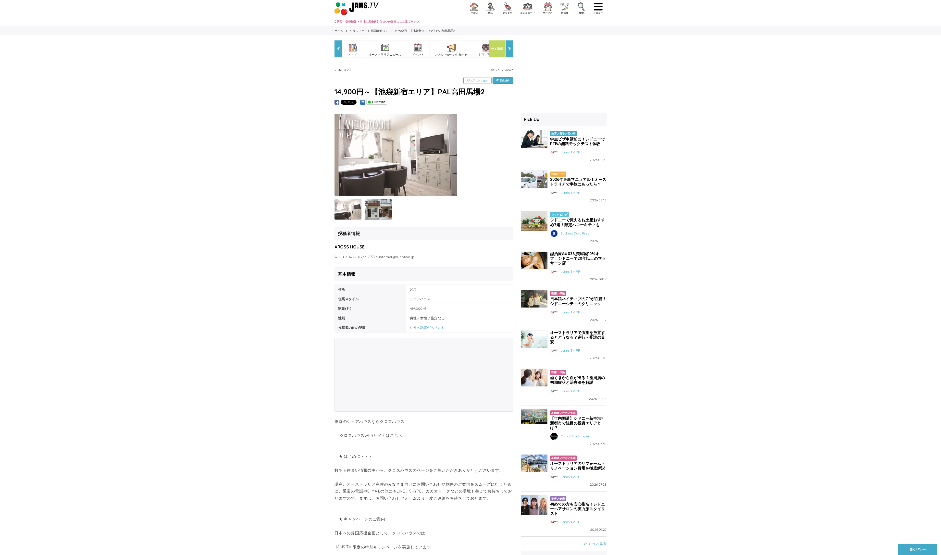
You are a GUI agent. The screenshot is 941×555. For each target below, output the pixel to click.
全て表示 (497, 48)
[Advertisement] (424, 374)
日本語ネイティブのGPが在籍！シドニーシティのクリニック (578, 301)
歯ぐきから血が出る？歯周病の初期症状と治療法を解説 (577, 380)
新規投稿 (504, 80)
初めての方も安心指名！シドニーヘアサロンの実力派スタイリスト (577, 509)
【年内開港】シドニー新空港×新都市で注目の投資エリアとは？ (576, 423)
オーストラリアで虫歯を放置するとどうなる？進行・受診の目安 (577, 337)
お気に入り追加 (479, 80)
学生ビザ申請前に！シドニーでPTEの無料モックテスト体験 (577, 141)
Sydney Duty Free (575, 233)
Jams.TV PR (570, 152)
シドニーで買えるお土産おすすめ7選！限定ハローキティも (577, 222)
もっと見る (597, 543)
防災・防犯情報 (346, 21)
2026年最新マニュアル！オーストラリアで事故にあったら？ (578, 181)
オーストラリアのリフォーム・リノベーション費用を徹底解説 (577, 465)
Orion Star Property (577, 436)
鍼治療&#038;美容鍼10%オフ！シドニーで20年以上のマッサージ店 (578, 258)
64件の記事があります (427, 327)
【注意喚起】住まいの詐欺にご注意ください (390, 21)
